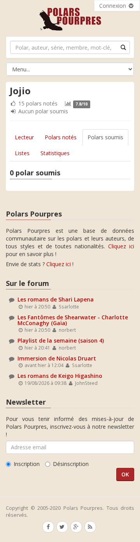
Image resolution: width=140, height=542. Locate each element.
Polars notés (61, 137)
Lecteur (24, 137)
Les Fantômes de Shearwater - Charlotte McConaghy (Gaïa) (73, 320)
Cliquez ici (121, 246)
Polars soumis (105, 137)
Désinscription (71, 464)
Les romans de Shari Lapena (56, 299)
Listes (22, 153)
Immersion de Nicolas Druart (57, 358)
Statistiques (55, 153)
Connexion (113, 5)
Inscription (27, 464)
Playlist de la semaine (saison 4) (61, 340)
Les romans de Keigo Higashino (60, 375)
